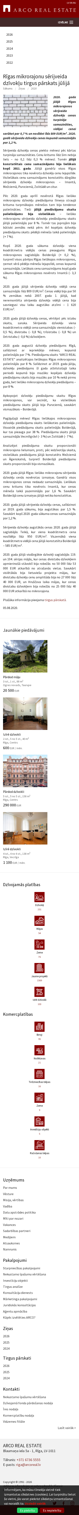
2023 (9, 55)
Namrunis (10, 1249)
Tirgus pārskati (17, 1358)
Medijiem (9, 1237)
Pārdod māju (21, 678)
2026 (9, 34)
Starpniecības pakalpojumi (21, 1268)
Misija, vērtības (13, 1200)
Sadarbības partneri (16, 1231)
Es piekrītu (27, 1510)
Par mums (10, 1188)
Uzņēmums (13, 1180)
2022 (9, 62)
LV (68, 2)
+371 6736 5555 (28, 1459)
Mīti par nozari (13, 1218)
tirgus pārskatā (55, 600)
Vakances (9, 1225)
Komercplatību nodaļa (18, 1415)
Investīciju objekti (15, 1280)
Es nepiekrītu (52, 1510)
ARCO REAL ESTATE (39, 9)
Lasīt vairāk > (67, 1428)
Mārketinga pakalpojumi (20, 1299)
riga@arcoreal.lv (28, 1464)
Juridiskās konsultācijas (19, 1305)
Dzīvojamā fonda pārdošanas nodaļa (28, 1403)
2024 (9, 48)
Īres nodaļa (10, 1409)
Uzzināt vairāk (35, 1503)
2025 (9, 41)
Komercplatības (18, 1014)
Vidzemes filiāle (14, 1421)
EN (71, 2)
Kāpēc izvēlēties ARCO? (19, 1317)
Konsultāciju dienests (18, 1293)
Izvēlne (63, 22)
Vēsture (8, 1194)
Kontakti (11, 1389)
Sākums (8, 88)
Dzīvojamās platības (21, 884)
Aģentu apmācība (15, 1311)
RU (74, 2)
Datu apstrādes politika (19, 1212)
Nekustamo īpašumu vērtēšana (24, 1274)
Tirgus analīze (13, 1287)
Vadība (7, 1206)
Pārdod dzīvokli (21, 793)
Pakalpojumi (15, 1260)
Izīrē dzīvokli (21, 736)
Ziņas (21, 88)
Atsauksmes (11, 1243)
